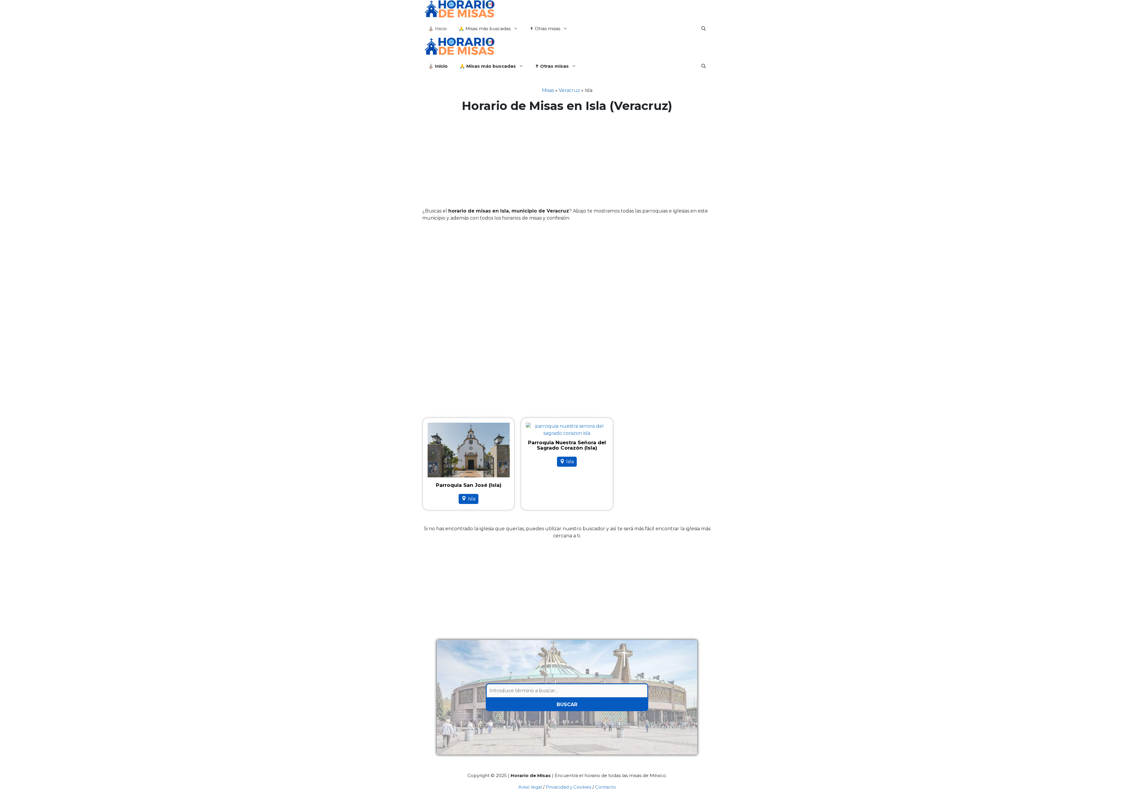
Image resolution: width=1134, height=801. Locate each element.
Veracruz (569, 90)
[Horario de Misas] (459, 10)
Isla (471, 499)
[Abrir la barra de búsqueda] (703, 29)
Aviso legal (530, 787)
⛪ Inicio (437, 28)
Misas (548, 90)
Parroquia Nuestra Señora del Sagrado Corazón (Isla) (567, 445)
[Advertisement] (567, 160)
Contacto (605, 787)
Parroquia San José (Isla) (468, 485)
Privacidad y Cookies (568, 787)
